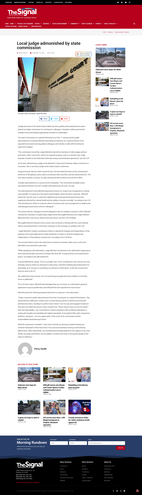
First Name (53, 439)
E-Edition (31, 2)
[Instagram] (129, 2)
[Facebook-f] (113, 491)
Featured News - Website (122, 32)
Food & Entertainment (59, 24)
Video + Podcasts (110, 24)
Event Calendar (87, 24)
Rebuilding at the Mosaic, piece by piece (116, 101)
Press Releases (36, 26)
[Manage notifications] (137, 490)
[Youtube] (125, 2)
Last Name (72, 439)
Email (90, 439)
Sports (37, 24)
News (12, 24)
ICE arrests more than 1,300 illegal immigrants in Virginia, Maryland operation (117, 128)
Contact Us (39, 2)
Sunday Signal (23, 26)
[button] (134, 23)
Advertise (48, 2)
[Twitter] (121, 2)
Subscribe (9, 2)
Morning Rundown (20, 2)
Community (74, 24)
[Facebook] (117, 2)
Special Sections (11, 26)
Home (7, 24)
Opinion (98, 24)
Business (46, 24)
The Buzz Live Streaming (25, 24)
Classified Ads (58, 2)
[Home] (100, 32)
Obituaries (68, 2)
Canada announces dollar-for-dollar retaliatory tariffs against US (79, 420)
